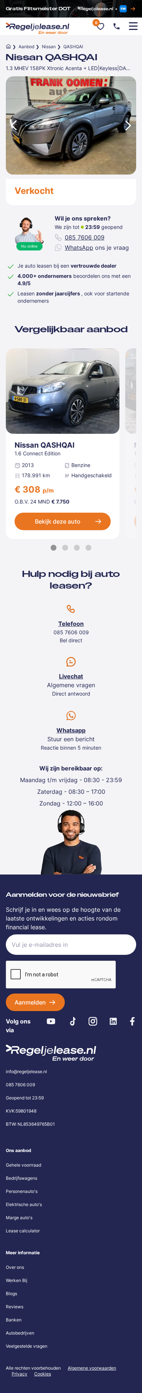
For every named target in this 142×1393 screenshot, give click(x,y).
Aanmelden (30, 1002)
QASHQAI (73, 46)
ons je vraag (97, 248)
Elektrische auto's (24, 1204)
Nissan (49, 46)
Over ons (15, 1267)
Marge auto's (19, 1217)
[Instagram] (93, 1021)
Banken (13, 1320)
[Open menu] (133, 26)
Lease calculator (23, 1231)
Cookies (42, 1374)
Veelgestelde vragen (26, 1346)
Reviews (14, 1307)
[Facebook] (132, 1021)
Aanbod (26, 46)
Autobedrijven (20, 1333)
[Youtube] (51, 1021)
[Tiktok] (72, 1021)
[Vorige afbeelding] (13, 125)
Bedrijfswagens (21, 1178)
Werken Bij (16, 1280)
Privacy (19, 1374)
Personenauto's (22, 1191)
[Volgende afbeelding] (129, 125)
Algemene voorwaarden (92, 1368)
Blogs (11, 1293)
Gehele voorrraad (23, 1165)
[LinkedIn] (113, 1021)
